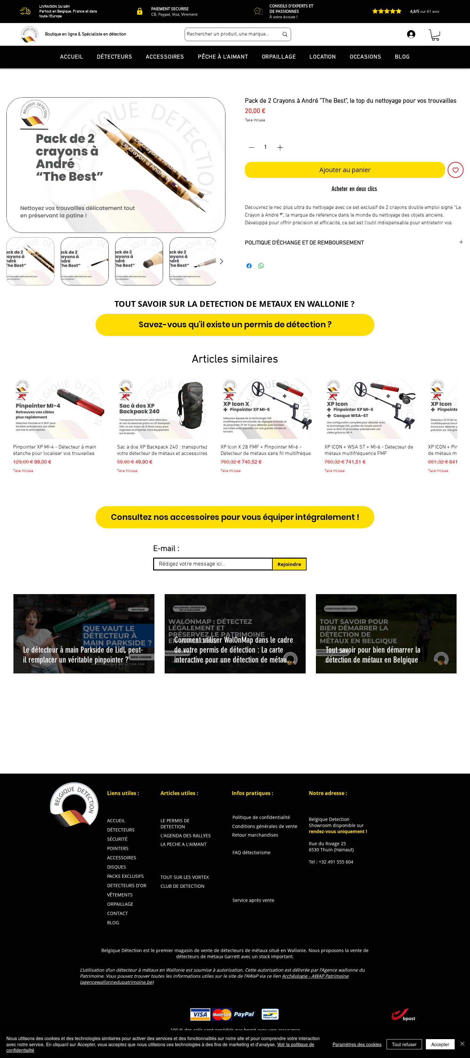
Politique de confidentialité (261, 817)
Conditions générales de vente (264, 826)
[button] (435, 35)
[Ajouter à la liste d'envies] (456, 170)
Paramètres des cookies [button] (357, 1044)
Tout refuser (404, 1044)
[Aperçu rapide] (58, 408)
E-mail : (166, 549)
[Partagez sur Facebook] (249, 266)
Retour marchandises (255, 835)
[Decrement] (251, 147)
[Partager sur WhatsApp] (261, 266)
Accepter (440, 1044)
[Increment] (281, 147)
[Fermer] (462, 1044)
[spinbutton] (266, 147)
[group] (235, 429)
